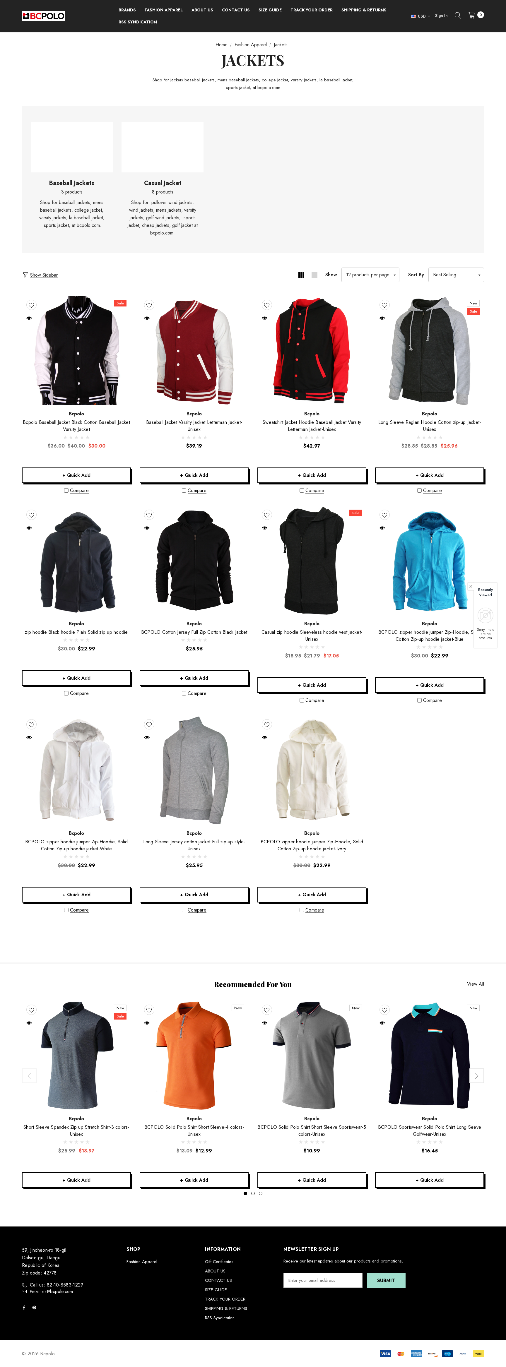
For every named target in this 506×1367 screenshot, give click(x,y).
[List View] (314, 275)
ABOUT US (215, 1271)
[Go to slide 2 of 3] (253, 1193)
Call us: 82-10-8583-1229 (56, 1285)
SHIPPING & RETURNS (226, 1308)
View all (475, 984)
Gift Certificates (219, 1261)
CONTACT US (218, 1280)
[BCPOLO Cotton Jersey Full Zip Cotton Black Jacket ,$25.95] (194, 560)
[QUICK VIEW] (29, 318)
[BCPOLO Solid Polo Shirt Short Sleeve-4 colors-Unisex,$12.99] (194, 1055)
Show (331, 274)
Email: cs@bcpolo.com (51, 1291)
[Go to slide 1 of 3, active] (245, 1193)
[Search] (458, 16)
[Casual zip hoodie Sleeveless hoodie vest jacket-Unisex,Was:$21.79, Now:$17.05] (311, 560)
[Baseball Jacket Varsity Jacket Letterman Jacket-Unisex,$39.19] (194, 350)
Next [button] (476, 1075)
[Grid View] (301, 275)
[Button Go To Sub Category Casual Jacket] (163, 147)
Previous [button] (29, 1075)
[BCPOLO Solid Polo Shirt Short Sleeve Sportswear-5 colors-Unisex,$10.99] (311, 1055)
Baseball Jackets (71, 183)
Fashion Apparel (141, 1261)
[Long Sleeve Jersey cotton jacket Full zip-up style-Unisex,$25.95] (194, 770)
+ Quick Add (76, 475)
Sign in (441, 15)
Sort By (416, 274)
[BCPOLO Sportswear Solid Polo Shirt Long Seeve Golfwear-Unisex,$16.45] (429, 1055)
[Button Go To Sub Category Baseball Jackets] (72, 147)
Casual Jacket (162, 183)
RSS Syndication (220, 1318)
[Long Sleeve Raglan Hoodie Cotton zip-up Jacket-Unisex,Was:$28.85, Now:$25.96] (429, 350)
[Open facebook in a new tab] (25, 1307)
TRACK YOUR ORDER (225, 1299)
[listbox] (456, 275)
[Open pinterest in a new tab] (35, 1307)
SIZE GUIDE (216, 1290)
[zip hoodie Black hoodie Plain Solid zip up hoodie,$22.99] (76, 560)
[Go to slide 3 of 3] (260, 1193)
